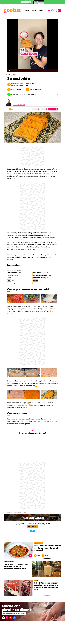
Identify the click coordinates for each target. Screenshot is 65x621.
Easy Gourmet (17, 513)
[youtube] (10, 617)
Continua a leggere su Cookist (32, 433)
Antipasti (9, 513)
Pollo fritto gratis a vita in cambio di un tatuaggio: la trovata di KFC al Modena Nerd (46, 586)
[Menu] (59, 10)
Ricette (34, 10)
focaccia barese (12, 178)
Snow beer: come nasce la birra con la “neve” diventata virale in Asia (16, 566)
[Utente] (55, 10)
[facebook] (14, 617)
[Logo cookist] (12, 10)
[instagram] (7, 617)
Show (41, 10)
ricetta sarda (26, 171)
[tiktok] (3, 617)
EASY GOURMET (8, 74)
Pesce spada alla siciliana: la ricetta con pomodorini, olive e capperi (47, 548)
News (27, 10)
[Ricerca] (47, 10)
